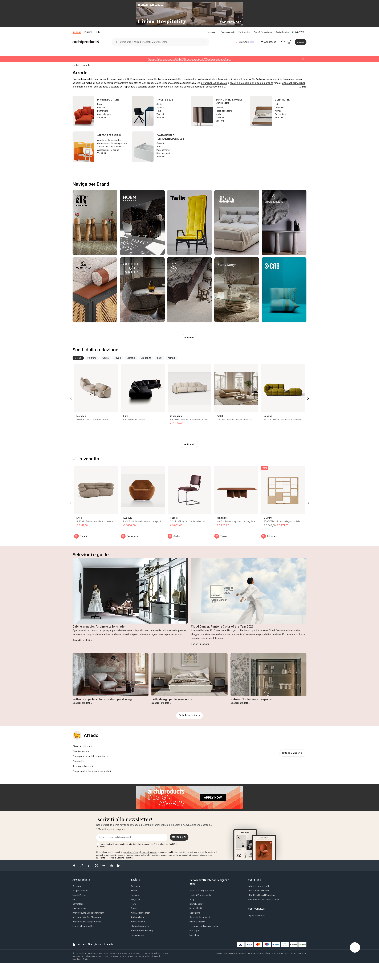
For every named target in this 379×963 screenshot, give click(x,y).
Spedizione (195, 913)
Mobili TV (220, 117)
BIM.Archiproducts (140, 926)
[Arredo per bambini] (83, 146)
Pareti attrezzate (224, 111)
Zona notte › (79, 761)
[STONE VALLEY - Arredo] (236, 289)
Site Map (302, 953)
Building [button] (88, 31)
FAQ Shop (194, 935)
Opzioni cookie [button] (230, 953)
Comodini (279, 107)
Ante (158, 146)
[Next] (308, 398)
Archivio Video (138, 922)
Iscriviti (181, 837)
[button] (212, 32)
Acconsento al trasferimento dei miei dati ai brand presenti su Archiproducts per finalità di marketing (137, 845)
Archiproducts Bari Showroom (87, 917)
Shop (192, 899)
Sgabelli (160, 107)
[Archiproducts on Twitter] (97, 865)
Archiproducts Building (142, 930)
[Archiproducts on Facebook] (75, 865)
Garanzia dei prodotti (200, 917)
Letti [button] (159, 357)
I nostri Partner (80, 895)
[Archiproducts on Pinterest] (89, 865)
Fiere (133, 904)
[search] (116, 42)
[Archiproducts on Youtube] (111, 865)
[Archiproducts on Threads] (104, 865)
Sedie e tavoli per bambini (109, 146)
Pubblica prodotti (228, 32)
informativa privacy (149, 852)
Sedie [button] (105, 357)
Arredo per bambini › (83, 766)
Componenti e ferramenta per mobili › (92, 771)
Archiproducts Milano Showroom (88, 913)
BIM (98, 31)
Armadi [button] (171, 357)
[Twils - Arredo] (189, 222)
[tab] (216, 32)
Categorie (135, 886)
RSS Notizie (277, 953)
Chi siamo (77, 886)
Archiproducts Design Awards (87, 922)
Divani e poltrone (108, 99)
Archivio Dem (137, 917)
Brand (134, 890)
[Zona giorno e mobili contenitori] (202, 111)
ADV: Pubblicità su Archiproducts (263, 899)
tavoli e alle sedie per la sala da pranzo (251, 82)
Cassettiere (280, 114)
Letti (277, 104)
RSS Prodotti (290, 953)
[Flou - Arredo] (236, 222)
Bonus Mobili (196, 908)
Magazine (136, 899)
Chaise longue (104, 114)
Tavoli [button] (118, 357)
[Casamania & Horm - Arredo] (142, 222)
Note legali (195, 930)
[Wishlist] (283, 42)
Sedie (159, 104)
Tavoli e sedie (165, 99)
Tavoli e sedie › (81, 751)
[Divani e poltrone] (83, 111)
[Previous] (71, 398)
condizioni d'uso (131, 852)
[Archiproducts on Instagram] (82, 865)
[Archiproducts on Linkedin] (118, 865)
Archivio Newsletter (140, 913)
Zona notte (282, 99)
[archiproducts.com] (86, 41)
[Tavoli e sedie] (143, 111)
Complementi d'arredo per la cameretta (116, 143)
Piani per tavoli (163, 150)
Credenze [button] (146, 357)
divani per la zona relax (214, 82)
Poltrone (101, 107)
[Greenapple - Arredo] (284, 222)
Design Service (282, 32)
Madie (219, 114)
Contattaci (78, 904)
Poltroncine (102, 111)
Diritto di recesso (198, 922)
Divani (100, 104)
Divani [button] (78, 357)
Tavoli (159, 111)
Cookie (242, 953)
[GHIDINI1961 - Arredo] (142, 289)
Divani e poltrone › (82, 746)
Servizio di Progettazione (202, 890)
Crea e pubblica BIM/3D (259, 890)
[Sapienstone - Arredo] (189, 289)
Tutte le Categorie (292, 753)
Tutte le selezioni (188, 715)
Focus (134, 908)
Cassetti (160, 143)
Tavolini (160, 114)
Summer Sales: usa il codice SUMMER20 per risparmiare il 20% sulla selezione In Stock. (189, 59)
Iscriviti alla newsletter (83, 926)
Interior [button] (77, 31)
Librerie (219, 107)
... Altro (302, 86)
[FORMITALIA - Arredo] (95, 289)
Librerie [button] (131, 357)
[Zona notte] (261, 111)
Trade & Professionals (263, 32)
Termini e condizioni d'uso (258, 953)
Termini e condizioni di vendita (204, 926)
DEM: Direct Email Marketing (261, 895)
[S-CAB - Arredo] (284, 289)
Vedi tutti (101, 117)
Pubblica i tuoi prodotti (258, 886)
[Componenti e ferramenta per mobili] (143, 146)
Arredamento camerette (109, 140)
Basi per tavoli (163, 153)
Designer (135, 895)
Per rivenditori (244, 32)
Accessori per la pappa (108, 150)
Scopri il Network (81, 890)
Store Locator (196, 904)
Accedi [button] (300, 42)
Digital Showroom (256, 915)
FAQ (75, 899)
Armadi (278, 111)
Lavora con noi (79, 908)
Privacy (219, 953)
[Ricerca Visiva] (205, 42)
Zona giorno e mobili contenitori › (90, 756)
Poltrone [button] (92, 357)
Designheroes (137, 935)
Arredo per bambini (109, 135)
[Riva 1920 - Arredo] (95, 222)
